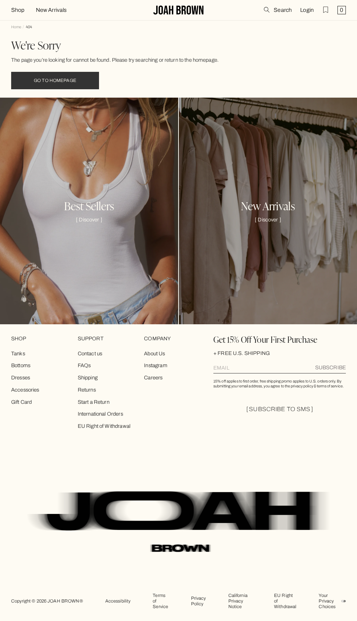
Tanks (18, 353)
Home (16, 27)
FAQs (84, 365)
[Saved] (325, 10)
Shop (18, 10)
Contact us (90, 353)
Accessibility (118, 601)
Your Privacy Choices (327, 601)
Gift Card (21, 402)
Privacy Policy (198, 601)
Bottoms (20, 365)
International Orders (100, 414)
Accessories (25, 390)
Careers (153, 377)
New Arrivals (51, 10)
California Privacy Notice (238, 601)
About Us (154, 353)
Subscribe (330, 367)
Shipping (88, 377)
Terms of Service (160, 601)
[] (89, 219)
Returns (87, 390)
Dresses (20, 377)
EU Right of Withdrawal (104, 426)
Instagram (155, 365)
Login (307, 10)
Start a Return (93, 402)
